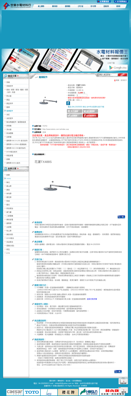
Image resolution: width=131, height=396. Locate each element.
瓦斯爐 (8, 137)
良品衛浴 (9, 242)
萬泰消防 (9, 234)
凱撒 (8, 175)
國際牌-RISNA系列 (13, 163)
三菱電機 (9, 216)
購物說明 (61, 381)
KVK (8, 253)
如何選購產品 (77, 381)
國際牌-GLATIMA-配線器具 (16, 144)
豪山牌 (8, 186)
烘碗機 (8, 126)
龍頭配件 (9, 111)
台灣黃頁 (84, 386)
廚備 (8, 159)
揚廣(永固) (10, 246)
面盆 (8, 100)
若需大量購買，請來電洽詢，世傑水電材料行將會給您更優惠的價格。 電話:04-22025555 (67, 244)
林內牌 (8, 193)
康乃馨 (8, 212)
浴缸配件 (9, 118)
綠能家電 (9, 155)
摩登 (8, 190)
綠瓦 (8, 249)
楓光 (8, 205)
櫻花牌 (8, 197)
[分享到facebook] (68, 103)
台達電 (8, 227)
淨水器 (8, 129)
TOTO (8, 179)
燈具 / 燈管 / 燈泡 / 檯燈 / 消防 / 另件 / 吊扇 (17, 91)
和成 (8, 201)
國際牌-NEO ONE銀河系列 (16, 148)
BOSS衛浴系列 (11, 152)
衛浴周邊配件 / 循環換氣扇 (16, 122)
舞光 (8, 182)
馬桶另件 (9, 86)
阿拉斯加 (9, 208)
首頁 (117, 80)
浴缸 (8, 115)
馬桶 (8, 82)
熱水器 (8, 96)
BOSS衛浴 (10, 238)
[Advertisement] (65, 29)
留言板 (68, 381)
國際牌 (8, 223)
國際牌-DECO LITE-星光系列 (17, 141)
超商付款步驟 (92, 299)
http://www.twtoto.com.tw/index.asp (56, 129)
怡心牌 (8, 231)
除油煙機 (9, 133)
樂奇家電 (9, 220)
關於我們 (52, 381)
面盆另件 (9, 103)
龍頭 (8, 107)
